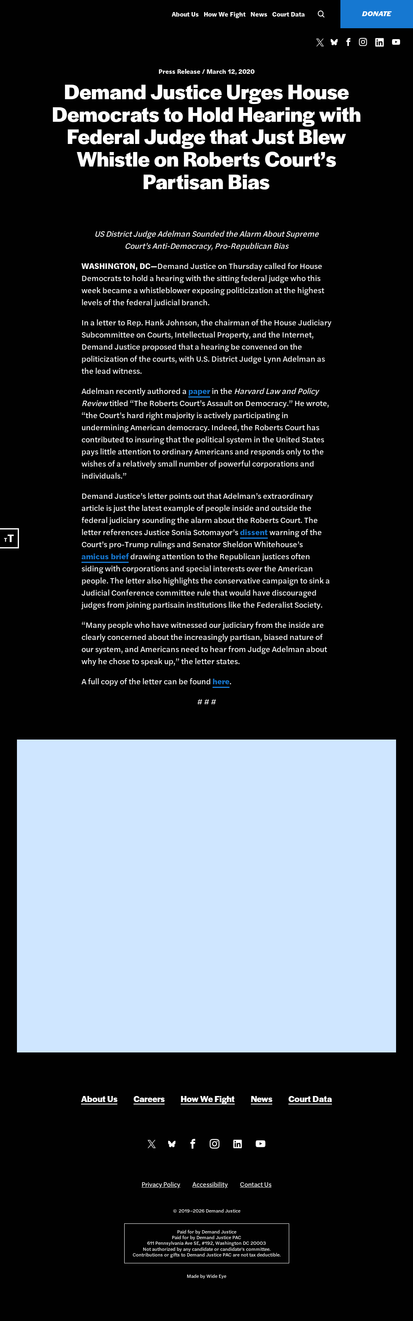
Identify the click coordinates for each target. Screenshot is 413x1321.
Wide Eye (216, 1275)
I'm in (206, 958)
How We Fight (225, 14)
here (221, 681)
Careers (149, 1098)
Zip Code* (146, 909)
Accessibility (210, 1184)
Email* (142, 874)
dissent (254, 532)
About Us (185, 14)
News (258, 14)
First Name (148, 840)
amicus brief (105, 556)
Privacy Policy (161, 1184)
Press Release (179, 71)
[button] (319, 14)
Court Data (288, 14)
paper (199, 390)
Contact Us (255, 1184)
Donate (376, 13)
